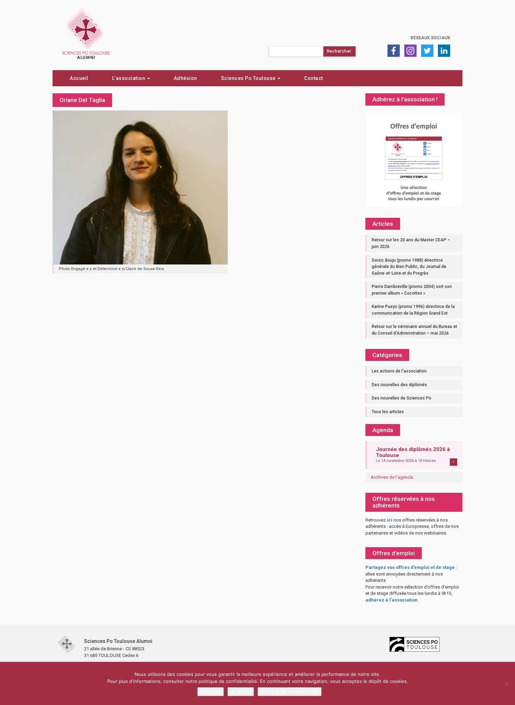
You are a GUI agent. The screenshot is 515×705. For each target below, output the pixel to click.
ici (389, 520)
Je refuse (240, 691)
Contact (313, 78)
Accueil (79, 78)
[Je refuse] (506, 683)
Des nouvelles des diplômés (399, 384)
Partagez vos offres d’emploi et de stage (410, 567)
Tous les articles (388, 411)
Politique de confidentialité (289, 691)
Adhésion (185, 78)
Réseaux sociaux (430, 37)
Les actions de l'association (399, 371)
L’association (129, 78)
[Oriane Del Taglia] (140, 187)
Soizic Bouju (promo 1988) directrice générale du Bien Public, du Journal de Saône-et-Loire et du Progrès (409, 267)
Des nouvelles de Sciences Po (401, 398)
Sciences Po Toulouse (249, 78)
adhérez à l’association (391, 600)
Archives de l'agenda (392, 477)
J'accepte (210, 691)
